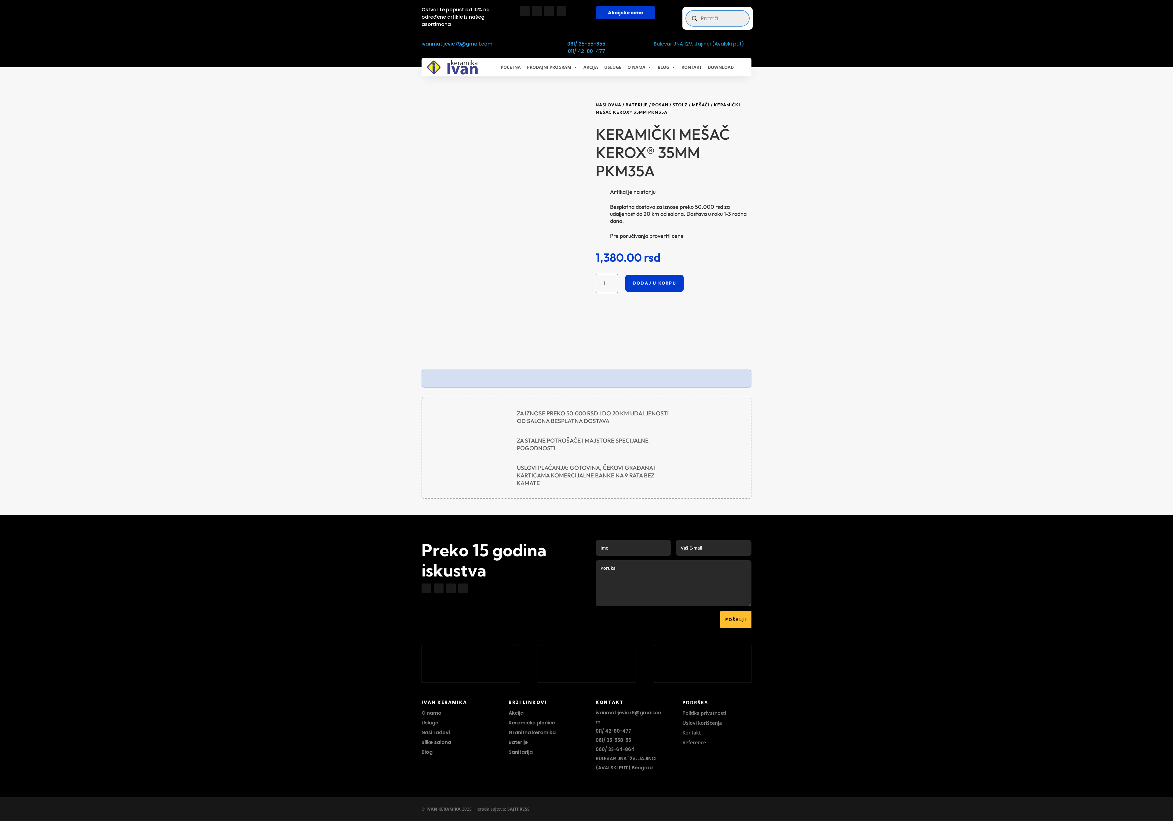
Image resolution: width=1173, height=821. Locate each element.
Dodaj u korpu (654, 283)
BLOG (663, 67)
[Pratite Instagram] (537, 11)
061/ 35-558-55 (613, 740)
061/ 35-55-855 (586, 43)
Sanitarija (521, 752)
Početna (511, 67)
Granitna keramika (532, 732)
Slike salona (436, 742)
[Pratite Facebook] (525, 11)
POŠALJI (736, 619)
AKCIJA (590, 67)
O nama (431, 712)
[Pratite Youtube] (549, 11)
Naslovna (608, 105)
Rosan (660, 105)
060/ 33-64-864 (615, 749)
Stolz (680, 105)
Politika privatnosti (704, 713)
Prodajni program (549, 67)
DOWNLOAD (721, 67)
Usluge (612, 67)
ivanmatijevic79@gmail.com (457, 43)
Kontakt (691, 732)
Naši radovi (436, 732)
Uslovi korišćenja (702, 723)
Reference (694, 742)
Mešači (701, 105)
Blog (427, 752)
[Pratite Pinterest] (561, 11)
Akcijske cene (625, 12)
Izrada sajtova (491, 809)
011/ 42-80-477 (586, 51)
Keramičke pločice (532, 722)
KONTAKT (692, 67)
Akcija (516, 712)
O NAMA (636, 67)
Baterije (637, 105)
